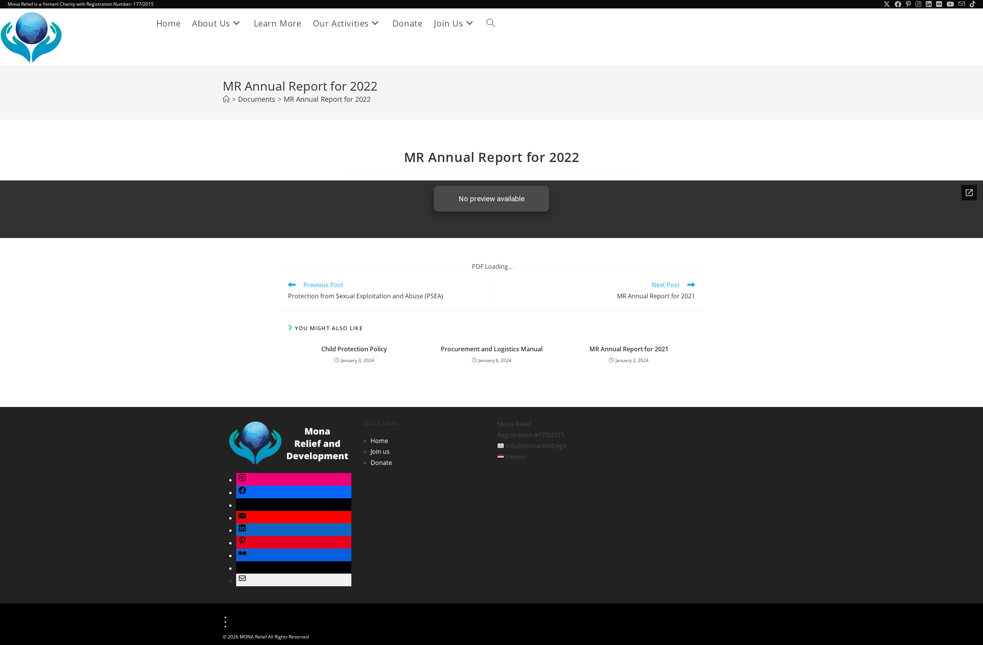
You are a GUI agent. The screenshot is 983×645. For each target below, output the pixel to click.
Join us (380, 451)
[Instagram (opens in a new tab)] (918, 4)
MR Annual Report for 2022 (327, 99)
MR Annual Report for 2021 (629, 349)
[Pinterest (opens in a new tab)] (908, 4)
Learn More (242, 617)
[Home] (226, 99)
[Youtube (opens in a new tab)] (950, 4)
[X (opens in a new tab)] (886, 4)
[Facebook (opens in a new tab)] (898, 4)
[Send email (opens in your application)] (961, 4)
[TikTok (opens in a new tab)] (971, 4)
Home (379, 441)
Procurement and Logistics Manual (492, 349)
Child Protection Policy (354, 349)
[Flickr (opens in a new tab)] (939, 4)
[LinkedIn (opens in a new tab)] (928, 4)
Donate (381, 462)
